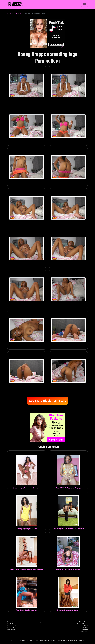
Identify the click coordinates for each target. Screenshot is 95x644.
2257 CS (85, 628)
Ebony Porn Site (55, 640)
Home (9, 13)
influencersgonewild (68, 640)
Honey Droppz (18, 13)
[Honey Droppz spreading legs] (26, 85)
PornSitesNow (14, 640)
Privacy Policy (83, 622)
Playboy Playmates (13, 628)
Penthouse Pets (12, 626)
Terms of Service (82, 624)
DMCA (86, 626)
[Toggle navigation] (84, 4)
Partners (85, 629)
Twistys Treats (11, 629)
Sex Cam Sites (80, 640)
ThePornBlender (33, 640)
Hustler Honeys (12, 624)
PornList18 (23, 640)
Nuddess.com (44, 640)
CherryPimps (11, 622)
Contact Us (84, 631)
